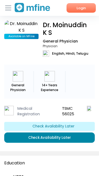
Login (81, 8)
